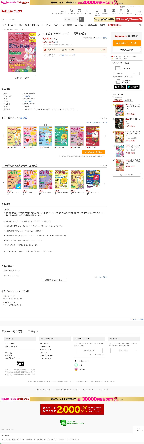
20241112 (93, 147)
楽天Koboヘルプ (11, 346)
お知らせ (79, 13)
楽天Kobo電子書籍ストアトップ (66, 389)
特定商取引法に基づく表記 (56, 439)
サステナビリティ (73, 439)
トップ (4, 25)
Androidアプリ (45, 346)
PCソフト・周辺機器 (66, 25)
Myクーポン (88, 13)
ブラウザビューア (46, 359)
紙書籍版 (128, 100)
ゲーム (48, 25)
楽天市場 (138, 11)
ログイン (61, 11)
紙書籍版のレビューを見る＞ (54, 280)
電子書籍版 (118, 100)
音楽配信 (102, 25)
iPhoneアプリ (44, 343)
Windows (119, 73)
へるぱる (27, 96)
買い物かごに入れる (127, 43)
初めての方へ (10, 343)
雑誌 (20, 25)
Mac (133, 73)
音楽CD (27, 25)
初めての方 (129, 13)
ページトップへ (138, 430)
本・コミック (12, 25)
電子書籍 (9, 29)
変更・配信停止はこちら (96, 354)
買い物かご (71, 13)
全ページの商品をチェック (94, 122)
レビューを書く (102, 38)
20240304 (30, 147)
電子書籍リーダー (46, 355)
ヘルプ (121, 13)
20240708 (61, 147)
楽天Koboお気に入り (97, 14)
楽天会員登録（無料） (58, 13)
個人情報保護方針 (40, 439)
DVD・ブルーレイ (37, 25)
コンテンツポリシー (12, 358)
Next (105, 182)
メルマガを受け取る (89, 350)
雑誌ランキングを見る (126, 175)
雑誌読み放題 (92, 25)
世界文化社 (28, 101)
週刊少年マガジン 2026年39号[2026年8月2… (133, 107)
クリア (105, 122)
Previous (4, 182)
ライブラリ (113, 13)
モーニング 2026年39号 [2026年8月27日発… (133, 134)
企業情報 (29, 439)
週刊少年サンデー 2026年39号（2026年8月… (133, 162)
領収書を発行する (124, 350)
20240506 (46, 147)
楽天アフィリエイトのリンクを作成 (125, 56)
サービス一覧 (138, 14)
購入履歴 (105, 13)
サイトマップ (103, 389)
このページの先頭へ (138, 319)
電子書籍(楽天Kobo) (114, 25)
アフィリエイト (88, 389)
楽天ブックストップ (43, 389)
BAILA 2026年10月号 (133, 120)
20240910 (77, 147)
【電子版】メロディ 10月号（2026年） (133, 147)
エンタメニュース (80, 25)
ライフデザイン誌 (24, 29)
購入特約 (8, 355)
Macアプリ (44, 352)
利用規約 (8, 353)
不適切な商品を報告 (120, 58)
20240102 (14, 147)
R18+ (140, 25)
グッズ (55, 25)
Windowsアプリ (45, 349)
